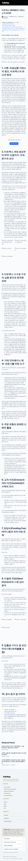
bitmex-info (21, 16)
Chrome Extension (8, 821)
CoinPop (7, 777)
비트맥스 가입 (14, 143)
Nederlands (14, 29)
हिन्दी (14, 26)
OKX (5, 808)
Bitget (5, 806)
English (14, 22)
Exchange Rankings (8, 795)
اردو (12, 28)
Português (7, 26)
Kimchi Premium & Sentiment (10, 789)
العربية (16, 26)
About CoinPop (7, 787)
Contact (20, 858)
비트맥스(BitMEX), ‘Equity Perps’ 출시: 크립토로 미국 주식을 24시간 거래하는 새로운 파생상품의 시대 (13, 761)
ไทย (14, 28)
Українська (21, 28)
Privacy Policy (5, 858)
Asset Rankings (7, 793)
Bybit (5, 804)
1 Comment (12, 764)
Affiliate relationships (8, 845)
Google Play (6, 818)
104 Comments (5, 17)
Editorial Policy (15, 858)
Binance (5, 802)
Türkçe (11, 26)
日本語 (17, 22)
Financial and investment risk (10, 842)
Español (8, 24)
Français (10, 25)
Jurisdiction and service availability (11, 849)
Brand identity (7, 838)
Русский (4, 24)
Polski (10, 29)
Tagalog (9, 28)
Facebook (6, 815)
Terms (10, 858)
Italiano (17, 28)
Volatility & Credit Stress (9, 791)
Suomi (19, 29)
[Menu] (25, 2)
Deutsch (6, 25)
